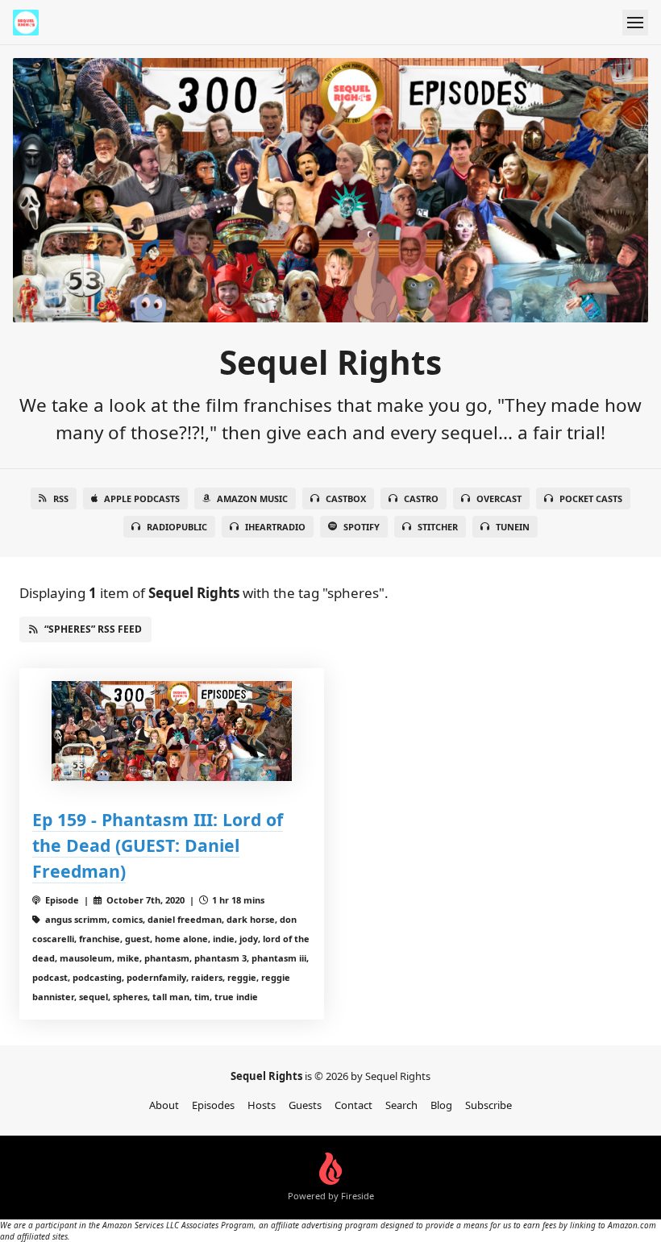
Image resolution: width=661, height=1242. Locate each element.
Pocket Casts (590, 498)
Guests (305, 1105)
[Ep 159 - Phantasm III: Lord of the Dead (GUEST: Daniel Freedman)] (171, 731)
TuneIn (513, 527)
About (164, 1105)
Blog (441, 1105)
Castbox (346, 498)
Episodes (213, 1105)
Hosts (261, 1105)
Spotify (361, 527)
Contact (353, 1105)
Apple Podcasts (142, 498)
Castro (421, 498)
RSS (61, 498)
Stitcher (438, 527)
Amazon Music (252, 498)
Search (401, 1105)
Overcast (499, 498)
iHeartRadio (275, 527)
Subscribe (488, 1105)
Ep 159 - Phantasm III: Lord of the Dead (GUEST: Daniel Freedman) (157, 845)
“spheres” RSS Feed (93, 629)
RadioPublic (177, 527)
